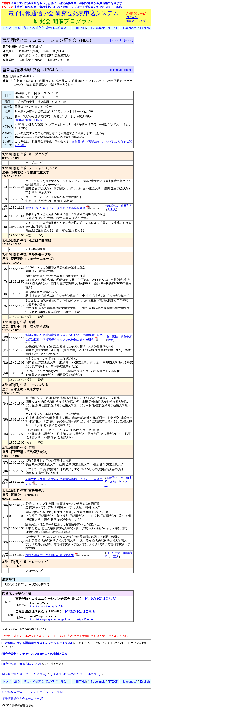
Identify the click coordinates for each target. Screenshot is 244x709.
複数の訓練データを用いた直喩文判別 (49, 555)
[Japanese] (130, 27)
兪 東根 (112, 336)
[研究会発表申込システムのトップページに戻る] (32, 691)
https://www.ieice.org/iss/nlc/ (46, 606)
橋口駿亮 (112, 205)
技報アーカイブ (136, 21)
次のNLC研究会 (56, 27)
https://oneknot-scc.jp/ (28, 119)
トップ (7, 27)
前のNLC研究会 (34, 27)
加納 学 (116, 481)
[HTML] (81, 27)
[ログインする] (88, 208)
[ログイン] (132, 17)
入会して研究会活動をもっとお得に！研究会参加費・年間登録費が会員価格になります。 (68, 3)
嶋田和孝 (126, 205)
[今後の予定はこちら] (100, 598)
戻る (17, 27)
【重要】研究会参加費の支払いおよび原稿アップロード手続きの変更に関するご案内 (68, 6)
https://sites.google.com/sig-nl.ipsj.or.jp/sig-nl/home (61, 619)
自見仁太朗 (113, 552)
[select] (128, 40)
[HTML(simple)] (97, 27)
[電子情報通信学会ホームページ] (22, 698)
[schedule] (116, 40)
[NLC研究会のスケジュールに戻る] (23, 674)
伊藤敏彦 (126, 336)
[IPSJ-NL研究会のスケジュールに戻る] (75, 674)
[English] (144, 27)
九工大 (111, 209)
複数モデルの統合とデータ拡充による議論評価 (55, 208)
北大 (110, 340)
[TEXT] (113, 27)
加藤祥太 (112, 477)
